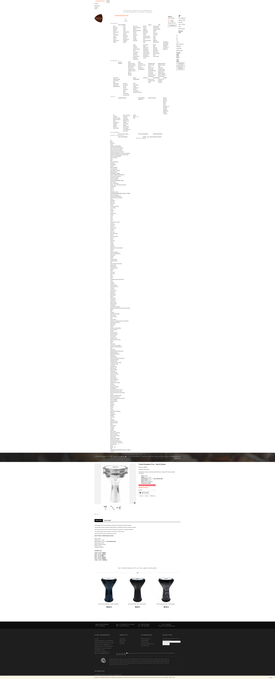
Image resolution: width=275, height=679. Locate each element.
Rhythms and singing (115, 438)
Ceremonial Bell (156, 29)
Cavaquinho (115, 34)
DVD (134, 118)
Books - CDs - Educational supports (118, 184)
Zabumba (135, 40)
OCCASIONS (113, 186)
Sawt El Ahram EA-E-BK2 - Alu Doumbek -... (166, 604)
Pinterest (153, 495)
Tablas (154, 37)
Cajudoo (135, 46)
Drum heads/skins (114, 161)
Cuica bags (150, 73)
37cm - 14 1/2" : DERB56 (100, 558)
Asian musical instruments (116, 150)
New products (123, 640)
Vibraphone (135, 59)
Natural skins (151, 79)
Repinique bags (161, 73)
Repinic (134, 29)
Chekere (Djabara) (114, 252)
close (270, 677)
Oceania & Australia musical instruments (119, 154)
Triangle (135, 39)
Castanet (135, 47)
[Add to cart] (107, 611)
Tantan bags (116, 83)
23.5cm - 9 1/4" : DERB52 (100, 552)
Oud (114, 115)
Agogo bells (116, 40)
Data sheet (107, 520)
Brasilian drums (116, 118)
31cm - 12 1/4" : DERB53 (100, 554)
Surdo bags (115, 77)
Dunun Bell (145, 32)
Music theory (116, 128)
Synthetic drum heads (115, 382)
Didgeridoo (165, 110)
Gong (154, 39)
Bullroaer (165, 49)
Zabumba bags (116, 86)
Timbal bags (116, 85)
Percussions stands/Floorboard (117, 398)
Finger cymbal (156, 53)
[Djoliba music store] (99, 18)
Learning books (113, 169)
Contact (96, 7)
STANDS (165, 77)
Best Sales (122, 641)
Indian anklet (156, 27)
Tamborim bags (116, 79)
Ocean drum (166, 47)
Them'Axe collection (114, 435)
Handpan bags (161, 69)
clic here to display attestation (167, 653)
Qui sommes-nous (145, 645)
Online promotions (114, 194)
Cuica (124, 26)
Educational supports (115, 170)
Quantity (140, 489)
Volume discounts (114, 192)
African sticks (131, 66)
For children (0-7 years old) (116, 442)
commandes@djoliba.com (103, 653)
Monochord (145, 44)
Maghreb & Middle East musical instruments (120, 153)
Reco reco (135, 26)
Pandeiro (125, 40)
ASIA (159, 24)
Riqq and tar (156, 52)
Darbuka (155, 47)
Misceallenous (113, 171)
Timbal (134, 37)
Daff (154, 46)
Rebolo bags (161, 72)
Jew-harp (155, 34)
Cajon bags (150, 72)
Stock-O (112, 190)
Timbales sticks (131, 69)
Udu (144, 39)
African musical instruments (116, 149)
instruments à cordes (115, 306)
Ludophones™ (136, 56)
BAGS (139, 62)
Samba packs (126, 39)
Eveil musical (113, 182)
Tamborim (135, 34)
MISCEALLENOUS (152, 97)
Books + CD (135, 116)
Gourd (144, 27)
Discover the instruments (116, 441)
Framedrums (116, 122)
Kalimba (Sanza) (146, 37)
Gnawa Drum (156, 56)
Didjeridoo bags (161, 63)
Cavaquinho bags (152, 70)
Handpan (135, 53)
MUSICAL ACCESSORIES (115, 156)
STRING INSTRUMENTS (143, 133)
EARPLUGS (145, 77)
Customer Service (145, 642)
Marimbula (125, 36)
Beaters (130, 73)
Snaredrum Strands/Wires (116, 346)
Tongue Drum (146, 52)
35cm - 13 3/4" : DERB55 (100, 557)
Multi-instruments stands (136, 85)
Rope (111, 159)
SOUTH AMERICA (122, 24)
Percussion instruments (123, 133)
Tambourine (145, 50)
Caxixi (114, 36)
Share (147, 495)
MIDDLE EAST (156, 42)
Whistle (135, 32)
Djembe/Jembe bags (115, 353)
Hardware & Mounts (114, 396)
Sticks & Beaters (114, 157)
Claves (114, 39)
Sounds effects (146, 36)
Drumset (165, 99)
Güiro (124, 30)
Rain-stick (115, 27)
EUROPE (155, 40)
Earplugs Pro (161, 79)
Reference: (141, 467)
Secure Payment (144, 640)
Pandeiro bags (161, 70)
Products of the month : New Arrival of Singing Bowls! (144, 15)
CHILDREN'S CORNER (115, 173)
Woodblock (145, 54)
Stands (111, 166)
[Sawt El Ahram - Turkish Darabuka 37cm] (105, 508)
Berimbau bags (151, 63)
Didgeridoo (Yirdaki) (115, 322)
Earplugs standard (114, 386)
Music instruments (114, 183)
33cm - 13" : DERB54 (99, 555)
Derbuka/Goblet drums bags (116, 351)
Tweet (141, 495)
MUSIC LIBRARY (113, 167)
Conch (111, 326)
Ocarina (125, 37)
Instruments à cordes (115, 222)
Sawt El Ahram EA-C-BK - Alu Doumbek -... (137, 604)
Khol (154, 36)
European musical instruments (117, 151)
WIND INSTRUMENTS (157, 133)
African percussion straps (125, 89)
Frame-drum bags (114, 374)
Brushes (130, 75)
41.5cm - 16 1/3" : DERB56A (101, 559)
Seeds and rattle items (115, 253)
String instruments (114, 177)
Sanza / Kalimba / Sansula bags (117, 358)
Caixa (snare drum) (114, 206)
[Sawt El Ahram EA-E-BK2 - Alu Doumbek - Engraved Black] (166, 589)
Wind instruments (114, 179)
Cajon (134, 44)
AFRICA (149, 24)
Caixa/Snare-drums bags (115, 362)
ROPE (129, 62)
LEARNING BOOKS (122, 97)
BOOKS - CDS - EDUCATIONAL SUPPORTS (152, 136)
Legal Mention (98, 674)
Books (134, 115)
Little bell (155, 33)
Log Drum (135, 54)
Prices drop (122, 638)
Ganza (124, 29)
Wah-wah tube (146, 53)
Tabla (114, 120)
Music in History (126, 115)
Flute (124, 27)
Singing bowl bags (114, 359)
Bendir (154, 44)
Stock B (112, 187)
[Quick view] (110, 611)
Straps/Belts (113, 164)
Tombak (115, 125)
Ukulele (115, 126)
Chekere (115, 37)
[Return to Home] (126, 456)
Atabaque (112, 200)
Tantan (134, 36)
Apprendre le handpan (115, 411)
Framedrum (145, 49)
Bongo (114, 30)
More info (99, 520)
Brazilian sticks (131, 63)
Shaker (144, 46)
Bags (111, 160)
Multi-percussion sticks (115, 339)
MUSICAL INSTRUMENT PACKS (117, 180)
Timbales (115, 123)
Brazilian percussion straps (125, 85)
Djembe (145, 33)
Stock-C (112, 189)
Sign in (96, 8)
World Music (126, 119)
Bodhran (165, 100)
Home (111, 144)
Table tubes (145, 47)
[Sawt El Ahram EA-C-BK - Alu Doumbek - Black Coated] (137, 589)
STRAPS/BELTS (156, 77)
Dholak (154, 30)
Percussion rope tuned (115, 345)
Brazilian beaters (132, 64)
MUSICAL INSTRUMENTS (115, 146)
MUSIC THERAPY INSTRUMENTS (117, 174)
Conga (114, 42)
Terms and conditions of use (147, 643)
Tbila (154, 54)
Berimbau (115, 29)
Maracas (125, 34)
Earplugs (112, 163)
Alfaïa (114, 26)
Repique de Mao (136, 27)
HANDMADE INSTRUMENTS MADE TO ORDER (120, 193)
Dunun (144, 34)
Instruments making (114, 439)
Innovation (122, 643)
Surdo (134, 33)
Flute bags (160, 67)
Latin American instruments (116, 147)
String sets (140, 63)
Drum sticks (130, 67)
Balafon (145, 26)
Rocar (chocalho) (137, 30)
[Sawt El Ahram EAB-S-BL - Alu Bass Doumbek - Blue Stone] (109, 589)
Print (97, 514)
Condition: (141, 469)
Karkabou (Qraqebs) (114, 313)
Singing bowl (156, 26)
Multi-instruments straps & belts (126, 94)
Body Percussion (117, 119)
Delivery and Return (145, 638)
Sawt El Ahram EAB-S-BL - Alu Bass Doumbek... (108, 604)
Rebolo (124, 42)
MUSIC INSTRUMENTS (123, 136)
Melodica (135, 57)
